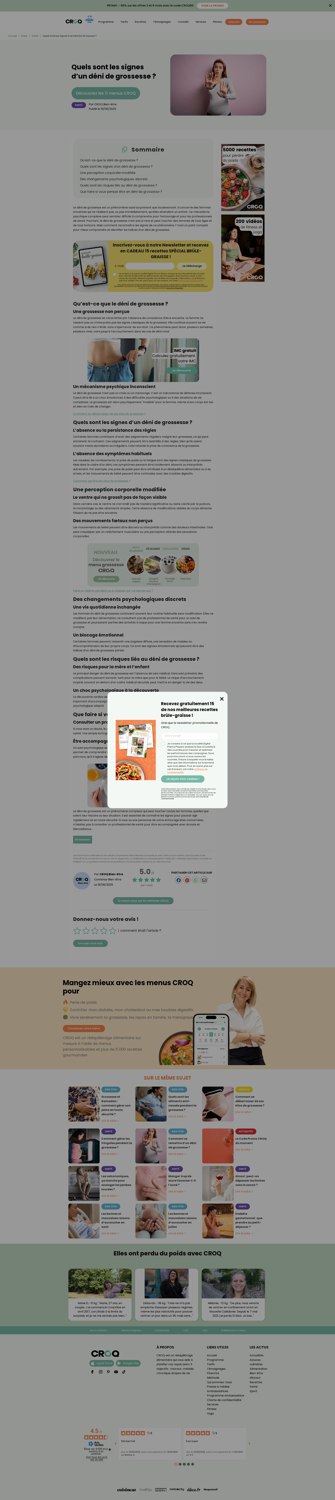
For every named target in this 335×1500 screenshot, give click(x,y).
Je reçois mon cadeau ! (182, 779)
